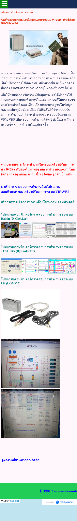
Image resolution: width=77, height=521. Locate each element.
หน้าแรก (4, 12)
